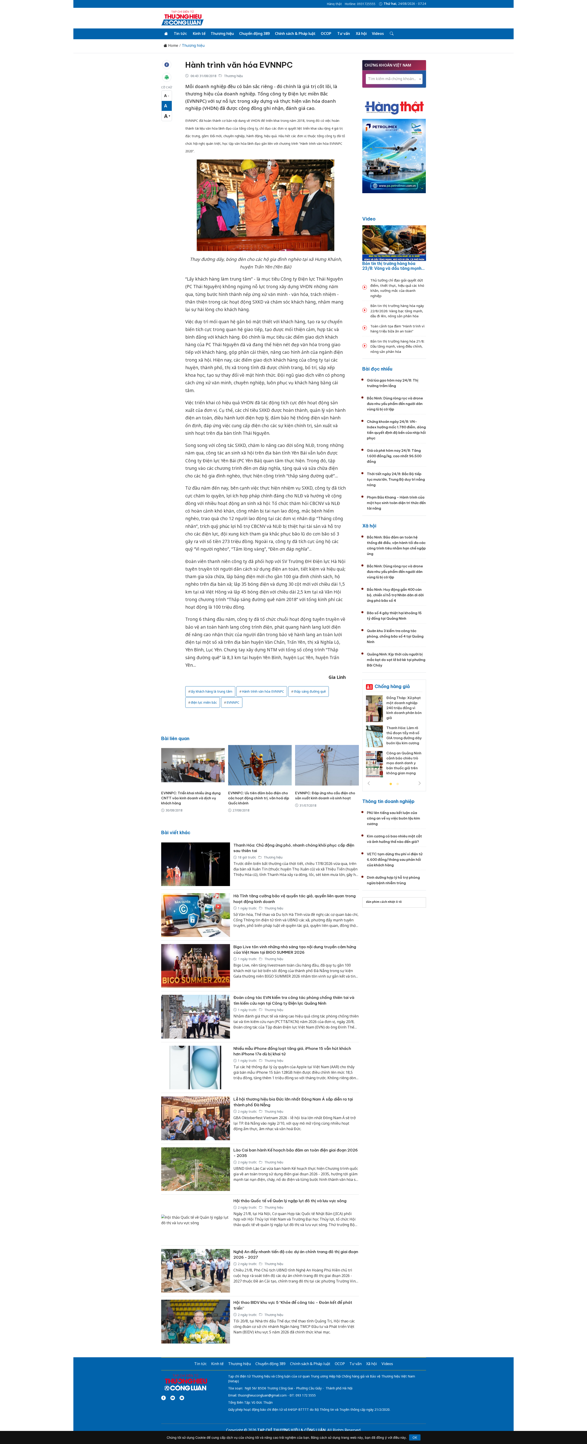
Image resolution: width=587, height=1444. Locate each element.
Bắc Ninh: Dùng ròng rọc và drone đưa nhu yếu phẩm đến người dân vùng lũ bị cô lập (395, 403)
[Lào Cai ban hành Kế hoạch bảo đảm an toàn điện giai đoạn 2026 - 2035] (195, 1169)
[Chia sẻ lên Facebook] (166, 64)
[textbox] (394, 79)
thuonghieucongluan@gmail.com (262, 1395)
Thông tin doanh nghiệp (388, 801)
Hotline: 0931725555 (360, 4)
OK (415, 1437)
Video (369, 219)
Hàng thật (334, 4)
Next (419, 783)
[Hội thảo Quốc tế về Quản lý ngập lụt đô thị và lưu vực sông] (195, 1220)
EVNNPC (233, 702)
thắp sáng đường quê (310, 691)
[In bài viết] (166, 77)
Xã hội (361, 33)
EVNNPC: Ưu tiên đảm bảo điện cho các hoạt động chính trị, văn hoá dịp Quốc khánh (258, 798)
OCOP (326, 33)
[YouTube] (172, 1398)
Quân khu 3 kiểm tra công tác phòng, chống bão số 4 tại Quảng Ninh (395, 636)
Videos (378, 33)
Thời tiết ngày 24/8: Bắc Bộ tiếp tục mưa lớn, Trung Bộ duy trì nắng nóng (396, 479)
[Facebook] (163, 1398)
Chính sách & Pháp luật (295, 33)
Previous (368, 783)
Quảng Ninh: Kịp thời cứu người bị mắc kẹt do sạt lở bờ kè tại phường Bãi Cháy (396, 659)
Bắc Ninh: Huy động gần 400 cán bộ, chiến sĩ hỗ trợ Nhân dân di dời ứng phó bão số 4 (395, 595)
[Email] (182, 1398)
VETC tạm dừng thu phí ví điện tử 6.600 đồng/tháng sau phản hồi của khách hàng (394, 859)
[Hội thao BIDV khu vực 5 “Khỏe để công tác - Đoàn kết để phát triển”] (195, 1322)
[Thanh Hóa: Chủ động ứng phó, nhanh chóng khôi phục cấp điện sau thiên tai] (195, 864)
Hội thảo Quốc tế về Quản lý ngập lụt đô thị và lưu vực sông (289, 1200)
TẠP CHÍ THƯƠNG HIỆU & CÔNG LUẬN (291, 1430)
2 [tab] (397, 784)
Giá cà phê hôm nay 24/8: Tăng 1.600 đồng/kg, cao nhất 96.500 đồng (394, 456)
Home (172, 45)
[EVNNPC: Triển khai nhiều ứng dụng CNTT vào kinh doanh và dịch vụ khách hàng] (193, 765)
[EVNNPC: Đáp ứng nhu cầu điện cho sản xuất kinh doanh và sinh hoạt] (327, 765)
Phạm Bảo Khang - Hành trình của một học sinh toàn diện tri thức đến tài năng (396, 502)
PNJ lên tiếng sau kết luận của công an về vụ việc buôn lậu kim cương (393, 818)
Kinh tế (199, 33)
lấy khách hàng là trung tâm (211, 691)
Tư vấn (343, 33)
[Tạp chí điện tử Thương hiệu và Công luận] (185, 1382)
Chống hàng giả (392, 686)
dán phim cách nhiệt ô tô (384, 902)
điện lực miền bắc (204, 702)
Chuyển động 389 (254, 33)
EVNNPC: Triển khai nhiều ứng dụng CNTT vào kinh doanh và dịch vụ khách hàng (191, 798)
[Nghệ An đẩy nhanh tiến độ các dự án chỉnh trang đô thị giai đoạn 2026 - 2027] (195, 1271)
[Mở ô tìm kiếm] (391, 34)
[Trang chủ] (166, 34)
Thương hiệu (222, 33)
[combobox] (394, 79)
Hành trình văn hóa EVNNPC (239, 65)
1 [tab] (390, 784)
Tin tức (180, 33)
